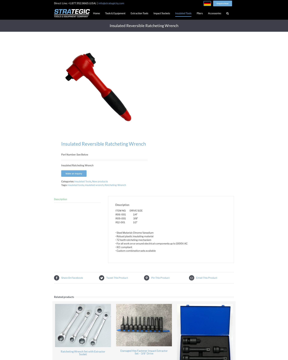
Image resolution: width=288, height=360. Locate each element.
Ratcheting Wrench (115, 185)
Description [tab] (60, 199)
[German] (207, 3)
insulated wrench (94, 185)
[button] (227, 13)
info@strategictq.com (111, 3)
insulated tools (76, 185)
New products (100, 181)
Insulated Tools (82, 181)
